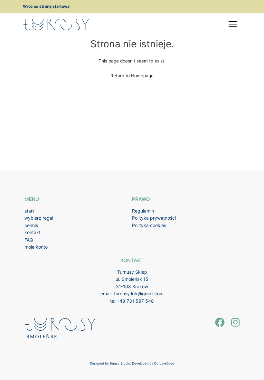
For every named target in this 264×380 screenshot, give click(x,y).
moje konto (36, 247)
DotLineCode (164, 363)
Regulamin (143, 211)
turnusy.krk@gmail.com (139, 293)
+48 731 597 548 (135, 301)
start (29, 211)
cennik (31, 225)
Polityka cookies (149, 225)
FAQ (28, 239)
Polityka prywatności (154, 218)
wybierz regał (38, 218)
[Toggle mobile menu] (232, 24)
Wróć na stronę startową (46, 6)
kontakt (32, 232)
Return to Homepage (132, 75)
